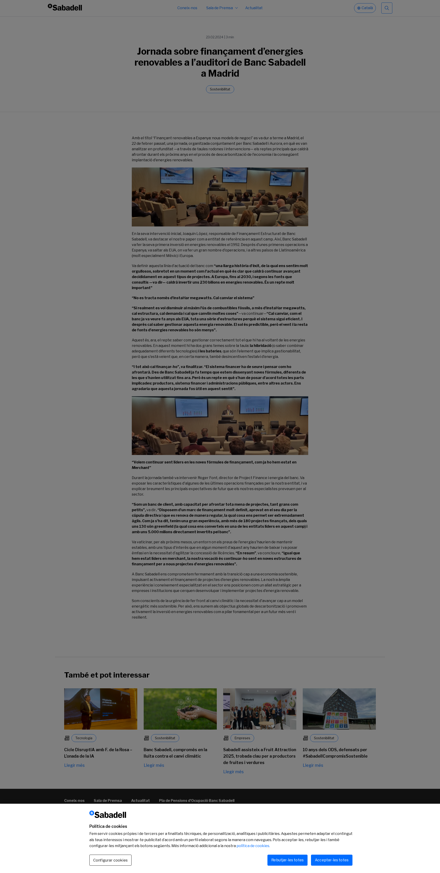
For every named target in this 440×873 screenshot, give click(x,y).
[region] (220, 838)
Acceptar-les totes (332, 860)
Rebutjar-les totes (287, 860)
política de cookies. (253, 846)
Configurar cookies (110, 860)
